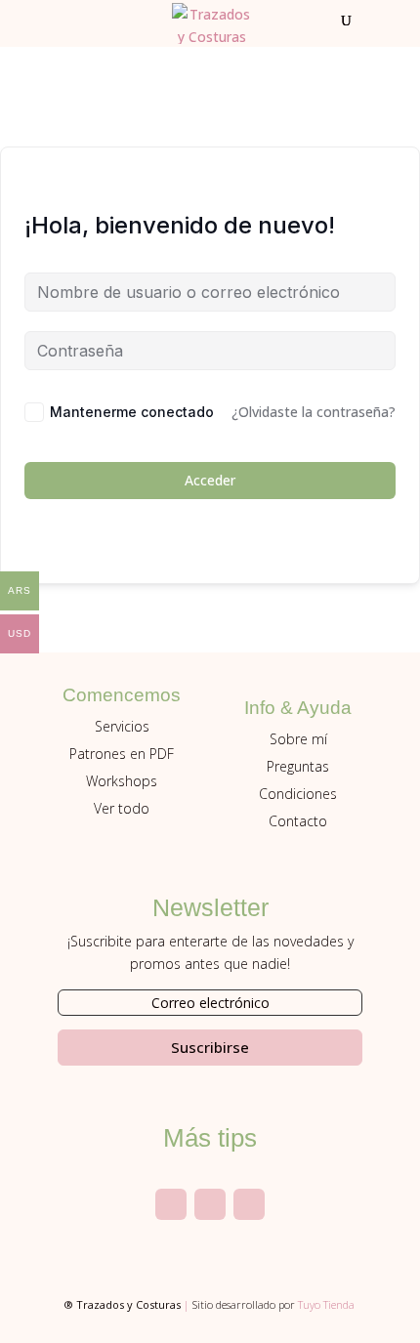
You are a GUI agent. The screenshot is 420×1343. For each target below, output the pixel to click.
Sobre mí (298, 739)
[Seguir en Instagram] (171, 1204)
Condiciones (298, 793)
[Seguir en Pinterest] (249, 1204)
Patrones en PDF (121, 753)
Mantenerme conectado (132, 411)
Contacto (298, 821)
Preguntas (298, 766)
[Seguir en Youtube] (210, 1204)
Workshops (121, 781)
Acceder (210, 480)
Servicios (122, 726)
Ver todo (121, 808)
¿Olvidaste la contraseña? (313, 411)
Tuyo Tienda (326, 1304)
